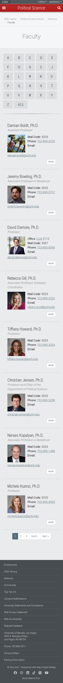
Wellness (8, 578)
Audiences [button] (54, 2)
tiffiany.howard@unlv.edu (22, 359)
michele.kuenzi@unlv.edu (22, 516)
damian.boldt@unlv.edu (21, 155)
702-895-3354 (46, 345)
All (21, 104)
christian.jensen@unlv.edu (23, 414)
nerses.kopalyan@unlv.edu (23, 465)
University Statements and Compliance (23, 605)
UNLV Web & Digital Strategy (44, 667)
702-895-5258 (46, 400)
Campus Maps (11, 653)
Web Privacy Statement (15, 612)
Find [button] (59, 8)
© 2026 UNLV (13, 667)
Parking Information (14, 660)
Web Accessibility (13, 619)
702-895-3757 (46, 192)
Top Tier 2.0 (10, 592)
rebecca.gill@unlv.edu (41, 307)
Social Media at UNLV (31, 678)
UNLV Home (10, 19)
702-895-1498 (46, 451)
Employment (10, 565)
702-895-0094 (46, 247)
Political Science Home (32, 19)
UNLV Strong (10, 571)
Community (10, 585)
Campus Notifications (15, 598)
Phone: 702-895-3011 (15, 646)
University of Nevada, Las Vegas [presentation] (5, 2)
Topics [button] (41, 2)
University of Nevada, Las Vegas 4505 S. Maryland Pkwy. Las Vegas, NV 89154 (20, 636)
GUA (39, 238)
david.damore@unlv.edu (22, 257)
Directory (52, 19)
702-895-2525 (46, 298)
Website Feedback (13, 626)
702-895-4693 (46, 502)
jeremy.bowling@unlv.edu (23, 206)
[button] (4, 8)
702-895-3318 (46, 141)
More (51, 162)
